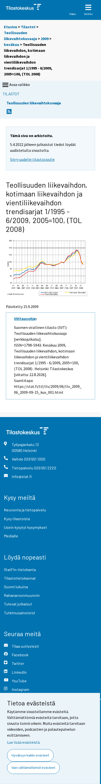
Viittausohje (25, 318)
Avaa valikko (19, 84)
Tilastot (28, 26)
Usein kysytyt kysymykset (25, 527)
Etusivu (10, 26)
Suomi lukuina (16, 586)
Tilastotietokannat (20, 578)
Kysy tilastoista (17, 518)
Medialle (11, 535)
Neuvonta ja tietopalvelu (25, 509)
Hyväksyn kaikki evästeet (30, 755)
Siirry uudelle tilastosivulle (32, 159)
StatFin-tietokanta (20, 569)
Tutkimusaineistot (19, 612)
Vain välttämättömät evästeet (33, 767)
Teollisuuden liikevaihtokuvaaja (34, 102)
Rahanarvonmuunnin (22, 595)
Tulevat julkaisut (18, 604)
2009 (45, 38)
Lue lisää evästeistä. (23, 742)
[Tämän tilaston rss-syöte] (9, 113)
